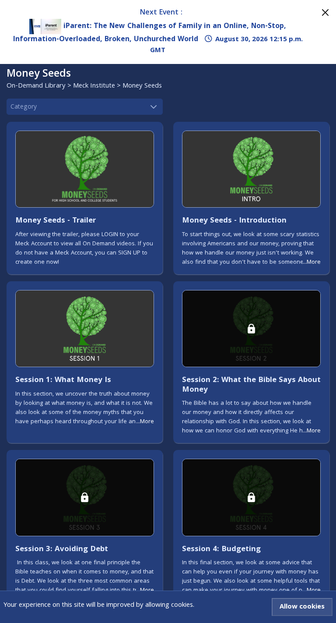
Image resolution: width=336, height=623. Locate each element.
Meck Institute (94, 86)
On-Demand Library (36, 86)
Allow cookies (302, 607)
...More (312, 262)
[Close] (325, 12)
